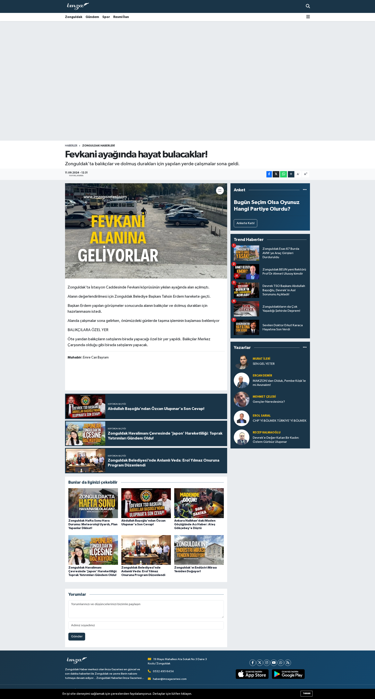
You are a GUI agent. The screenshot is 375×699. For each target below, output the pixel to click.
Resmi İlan (121, 17)
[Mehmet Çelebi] (241, 399)
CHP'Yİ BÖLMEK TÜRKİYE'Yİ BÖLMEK (279, 420)
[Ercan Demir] (241, 380)
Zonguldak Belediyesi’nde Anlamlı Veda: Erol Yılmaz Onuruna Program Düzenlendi (143, 571)
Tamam (306, 693)
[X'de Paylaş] (276, 174)
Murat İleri (261, 358)
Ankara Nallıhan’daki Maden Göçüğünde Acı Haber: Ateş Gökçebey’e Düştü (194, 524)
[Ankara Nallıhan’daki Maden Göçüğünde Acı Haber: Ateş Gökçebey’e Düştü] (199, 503)
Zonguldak (73, 17)
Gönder (77, 636)
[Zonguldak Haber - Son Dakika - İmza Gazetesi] (79, 6)
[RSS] (288, 662)
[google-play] (288, 674)
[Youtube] (274, 662)
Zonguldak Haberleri (98, 145)
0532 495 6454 (163, 671)
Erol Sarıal (262, 415)
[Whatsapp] (281, 662)
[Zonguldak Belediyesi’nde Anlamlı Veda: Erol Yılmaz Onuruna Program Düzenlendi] (146, 550)
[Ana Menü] (308, 17)
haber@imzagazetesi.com (170, 678)
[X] (259, 662)
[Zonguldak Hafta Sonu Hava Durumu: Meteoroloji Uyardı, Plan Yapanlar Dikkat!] (93, 503)
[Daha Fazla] (291, 174)
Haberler (71, 145)
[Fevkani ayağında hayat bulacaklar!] (146, 231)
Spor (106, 17)
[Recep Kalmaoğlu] (241, 437)
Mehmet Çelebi (264, 396)
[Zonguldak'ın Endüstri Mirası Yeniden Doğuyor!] (199, 550)
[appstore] (252, 674)
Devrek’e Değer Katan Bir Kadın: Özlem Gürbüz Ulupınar (276, 440)
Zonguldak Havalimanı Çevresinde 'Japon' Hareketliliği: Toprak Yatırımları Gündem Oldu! (92, 571)
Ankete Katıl (245, 223)
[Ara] (308, 6)
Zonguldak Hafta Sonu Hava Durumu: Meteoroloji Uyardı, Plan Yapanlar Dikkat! (92, 524)
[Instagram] (266, 662)
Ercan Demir (262, 375)
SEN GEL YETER (264, 364)
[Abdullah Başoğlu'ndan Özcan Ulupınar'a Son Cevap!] (146, 503)
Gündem (92, 17)
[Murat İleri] (241, 361)
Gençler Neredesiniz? (269, 401)
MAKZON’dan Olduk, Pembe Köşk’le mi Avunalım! (279, 383)
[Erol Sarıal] (241, 418)
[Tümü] (305, 190)
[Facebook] (252, 662)
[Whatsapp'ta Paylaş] (283, 174)
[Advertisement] (187, 51)
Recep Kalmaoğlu (266, 432)
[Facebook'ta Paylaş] (269, 174)
